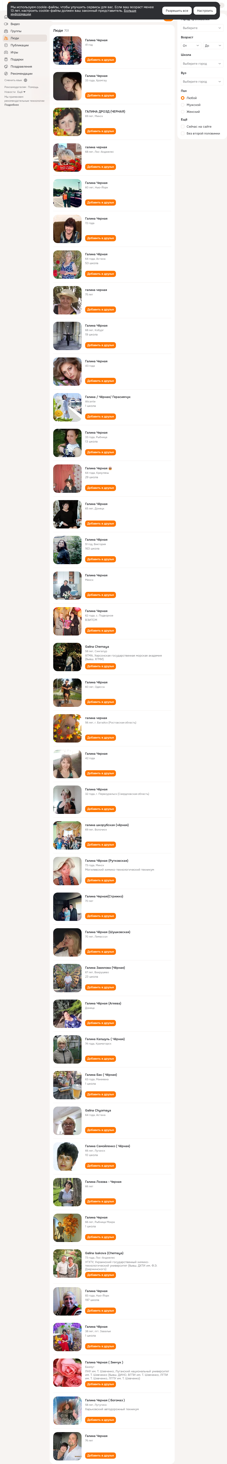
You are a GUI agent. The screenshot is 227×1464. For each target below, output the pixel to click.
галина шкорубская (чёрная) (107, 825)
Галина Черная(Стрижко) (104, 896)
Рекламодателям (15, 87)
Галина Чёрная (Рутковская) (106, 861)
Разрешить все (177, 11)
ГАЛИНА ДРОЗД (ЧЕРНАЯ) (105, 111)
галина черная (96, 147)
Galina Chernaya (97, 647)
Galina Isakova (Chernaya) (104, 1253)
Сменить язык (13, 80)
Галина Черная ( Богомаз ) (105, 1400)
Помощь (33, 87)
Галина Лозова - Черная (103, 1182)
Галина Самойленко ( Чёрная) (107, 1146)
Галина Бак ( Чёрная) (101, 1075)
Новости (10, 92)
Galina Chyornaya (98, 1110)
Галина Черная (96, 40)
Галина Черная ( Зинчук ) (104, 1362)
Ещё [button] (20, 92)
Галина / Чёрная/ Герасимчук (108, 397)
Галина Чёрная (96, 254)
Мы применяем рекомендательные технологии (24, 101)
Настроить (205, 11)
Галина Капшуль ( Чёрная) (105, 1039)
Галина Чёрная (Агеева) (103, 1003)
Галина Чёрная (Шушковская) (107, 932)
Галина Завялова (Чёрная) (105, 968)
